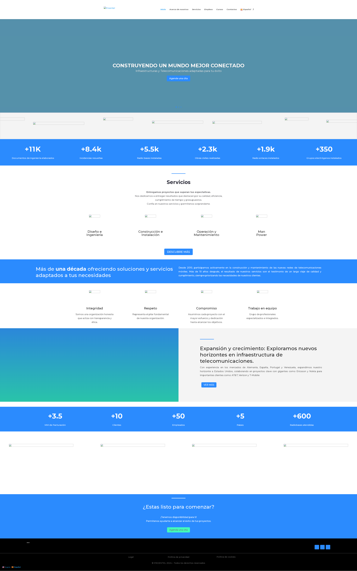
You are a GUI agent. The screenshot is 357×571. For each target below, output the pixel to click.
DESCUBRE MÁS (178, 252)
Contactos (232, 9)
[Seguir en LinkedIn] (328, 547)
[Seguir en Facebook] (317, 547)
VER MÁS (209, 385)
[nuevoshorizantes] (133, 446)
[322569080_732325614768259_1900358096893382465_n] (316, 446)
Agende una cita (178, 78)
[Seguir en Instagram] (322, 547)
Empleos (208, 9)
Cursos (219, 9)
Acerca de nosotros (178, 9)
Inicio (163, 9)
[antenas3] (41, 446)
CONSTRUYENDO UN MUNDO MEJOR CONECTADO (178, 65)
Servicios (196, 9)
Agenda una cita (178, 530)
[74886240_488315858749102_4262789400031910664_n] (224, 446)
